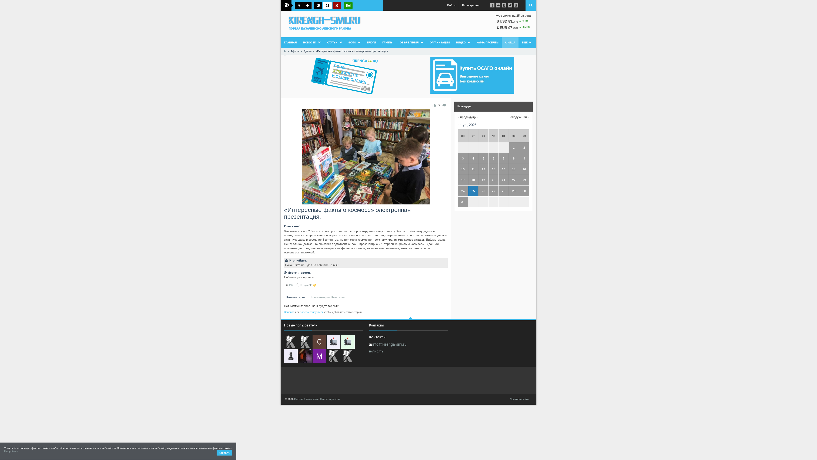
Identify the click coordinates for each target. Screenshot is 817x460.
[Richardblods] (305, 342)
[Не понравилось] (444, 105)
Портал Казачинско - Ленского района (317, 399)
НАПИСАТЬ (376, 351)
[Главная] (284, 51)
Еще (525, 42)
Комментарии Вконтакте (328, 297)
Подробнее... (12, 451)
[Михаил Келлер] (319, 356)
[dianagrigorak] (305, 356)
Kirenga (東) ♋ (308, 285)
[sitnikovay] (333, 356)
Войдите (289, 312)
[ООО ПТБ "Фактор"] (348, 356)
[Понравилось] (434, 105)
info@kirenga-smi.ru (389, 344)
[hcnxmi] (348, 342)
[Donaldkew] (291, 342)
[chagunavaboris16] (291, 356)
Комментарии (296, 297)
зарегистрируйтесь (311, 312)
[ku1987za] (333, 342)
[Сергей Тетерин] (319, 342)
